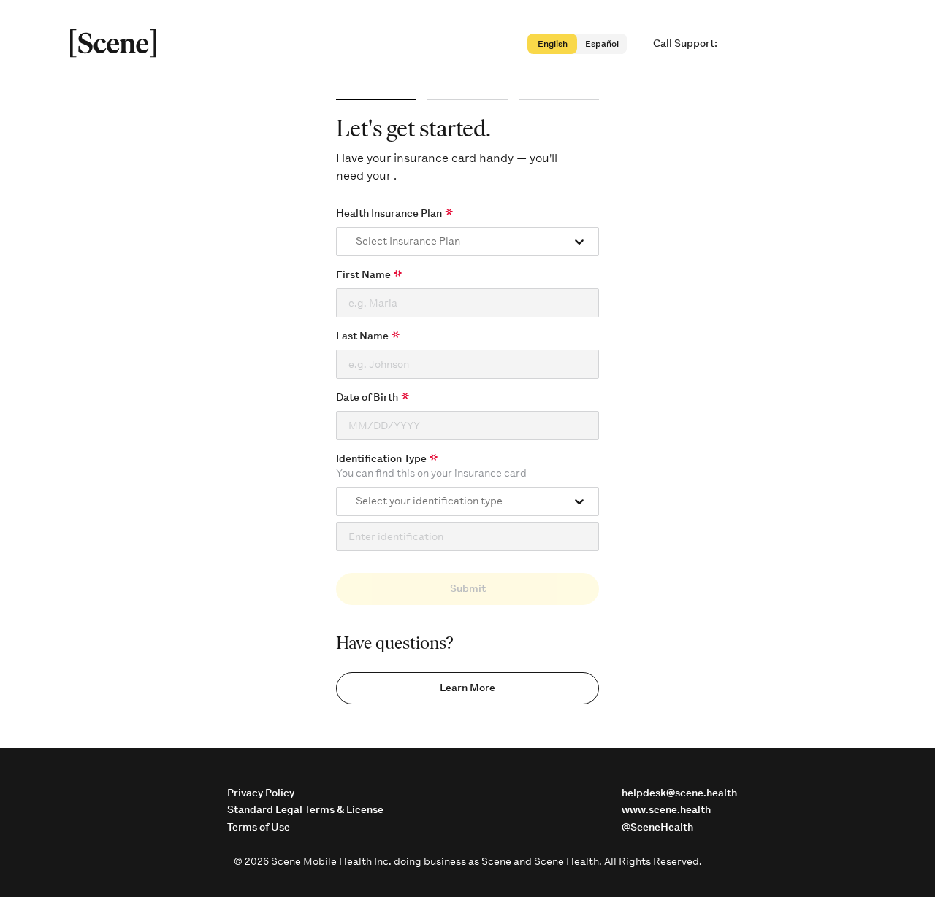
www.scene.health (666, 810)
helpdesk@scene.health (679, 793)
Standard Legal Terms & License (305, 810)
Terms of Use (258, 827)
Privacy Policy (260, 793)
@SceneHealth (657, 827)
